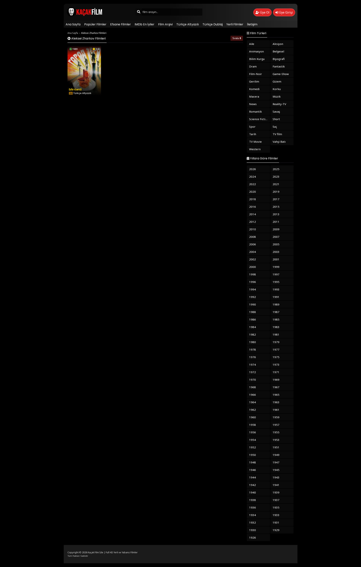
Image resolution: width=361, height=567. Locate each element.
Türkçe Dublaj (212, 24)
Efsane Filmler (120, 24)
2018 (252, 199)
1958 (252, 425)
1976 (252, 357)
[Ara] (138, 12)
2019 (276, 191)
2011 (276, 222)
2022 (252, 184)
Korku (277, 89)
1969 (276, 379)
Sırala (236, 38)
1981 (276, 334)
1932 (252, 522)
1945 (276, 470)
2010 (252, 229)
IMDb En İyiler (144, 24)
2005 (276, 244)
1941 (276, 485)
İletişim (252, 24)
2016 (252, 206)
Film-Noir (255, 74)
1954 (252, 440)
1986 (252, 319)
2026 (252, 169)
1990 (252, 304)
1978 (252, 349)
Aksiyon (278, 44)
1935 (276, 507)
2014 (252, 214)
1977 (276, 349)
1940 (252, 492)
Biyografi (279, 59)
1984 (252, 327)
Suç (275, 126)
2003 (276, 252)
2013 (276, 214)
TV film (277, 134)
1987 (276, 312)
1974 (252, 364)
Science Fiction (259, 119)
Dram (253, 66)
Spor (252, 126)
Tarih (252, 134)
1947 (276, 462)
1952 (252, 447)
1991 (276, 297)
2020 (252, 191)
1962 (252, 410)
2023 (276, 176)
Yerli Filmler (234, 24)
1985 (276, 319)
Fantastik (279, 66)
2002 (252, 259)
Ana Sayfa (73, 24)
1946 (252, 470)
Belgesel (278, 51)
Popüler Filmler (95, 24)
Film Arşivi (165, 24)
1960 (252, 417)
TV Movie (255, 141)
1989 (276, 304)
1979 (276, 342)
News (253, 104)
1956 (252, 432)
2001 (276, 259)
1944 (252, 477)
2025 (276, 169)
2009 (276, 229)
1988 (252, 312)
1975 (276, 357)
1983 (276, 327)
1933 (276, 515)
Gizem (277, 81)
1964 (252, 402)
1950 (252, 455)
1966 (252, 394)
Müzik (277, 96)
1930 (252, 530)
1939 (276, 492)
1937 (276, 500)
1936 (252, 507)
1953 (276, 440)
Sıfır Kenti (75, 89)
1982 (252, 334)
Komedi (254, 89)
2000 (252, 267)
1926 (252, 537)
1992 (252, 297)
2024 (252, 176)
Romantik (255, 111)
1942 (252, 485)
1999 (276, 267)
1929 (276, 530)
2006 (252, 244)
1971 (276, 372)
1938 (252, 500)
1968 (252, 387)
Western (255, 149)
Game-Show (281, 74)
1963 (276, 402)
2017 (276, 199)
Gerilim (254, 81)
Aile (251, 44)
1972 (252, 372)
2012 (252, 222)
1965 (276, 394)
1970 (252, 379)
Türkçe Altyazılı (187, 24)
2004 (252, 252)
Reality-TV (279, 104)
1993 (276, 289)
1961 (276, 410)
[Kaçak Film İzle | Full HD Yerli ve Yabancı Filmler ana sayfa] (86, 15)
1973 (276, 364)
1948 (252, 462)
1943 (276, 477)
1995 (276, 282)
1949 (276, 455)
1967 (276, 387)
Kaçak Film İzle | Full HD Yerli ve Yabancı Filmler (113, 552)
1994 (252, 289)
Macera (254, 96)
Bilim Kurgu (257, 59)
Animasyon (256, 51)
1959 (276, 417)
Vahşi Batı (279, 141)
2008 (252, 237)
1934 (252, 515)
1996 (252, 282)
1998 (252, 274)
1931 (276, 522)
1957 (276, 425)
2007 (276, 237)
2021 (276, 184)
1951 (276, 447)
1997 (276, 274)
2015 (276, 206)
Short (276, 119)
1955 (276, 432)
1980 (252, 342)
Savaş (276, 111)
